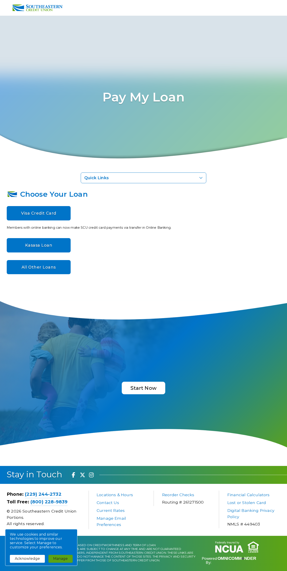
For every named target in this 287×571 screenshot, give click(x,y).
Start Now (143, 388)
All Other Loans (39, 267)
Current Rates (111, 510)
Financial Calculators (248, 494)
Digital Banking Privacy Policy (251, 513)
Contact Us (108, 502)
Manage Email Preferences (112, 521)
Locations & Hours (115, 494)
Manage (60, 558)
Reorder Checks (178, 494)
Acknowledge (27, 558)
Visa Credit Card (38, 213)
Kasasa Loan (38, 245)
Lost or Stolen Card (246, 502)
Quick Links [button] (96, 177)
